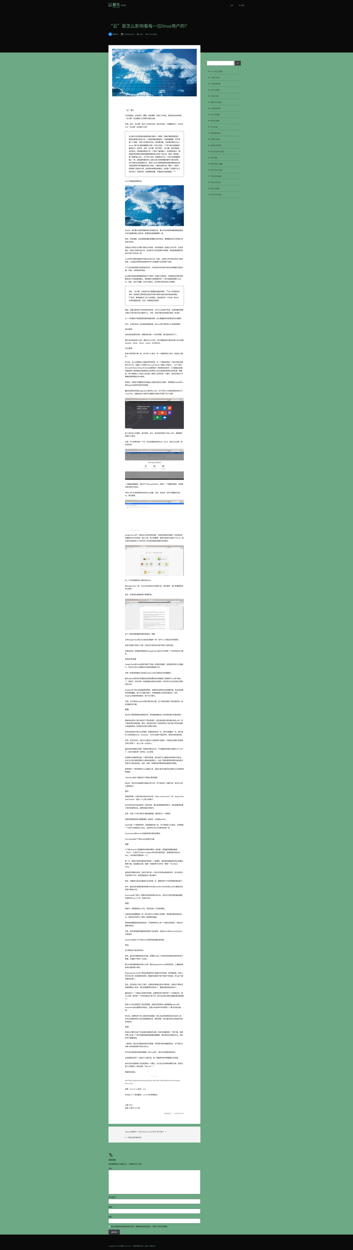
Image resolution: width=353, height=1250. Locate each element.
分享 (212, 90)
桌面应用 (214, 145)
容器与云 (214, 102)
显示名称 (112, 1197)
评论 (110, 1168)
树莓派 (213, 139)
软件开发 (214, 194)
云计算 (137, 1108)
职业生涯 (214, 182)
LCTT (132, 1094)
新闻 (212, 120)
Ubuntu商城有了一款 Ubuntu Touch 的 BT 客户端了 (144, 1131)
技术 (212, 114)
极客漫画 (214, 133)
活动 (212, 157)
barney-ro (134, 1089)
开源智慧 (214, 108)
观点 (141, 34)
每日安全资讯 (215, 151)
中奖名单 (214, 77)
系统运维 (214, 176)
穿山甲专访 (215, 170)
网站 (110, 1216)
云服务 (131, 1108)
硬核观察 (214, 164)
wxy (144, 1089)
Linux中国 (146, 1094)
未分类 (213, 127)
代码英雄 (214, 83)
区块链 (213, 96)
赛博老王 (115, 34)
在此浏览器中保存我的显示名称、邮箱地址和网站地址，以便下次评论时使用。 (140, 1226)
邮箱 (110, 1207)
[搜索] (238, 63)
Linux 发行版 (215, 71)
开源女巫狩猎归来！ (135, 1137)
